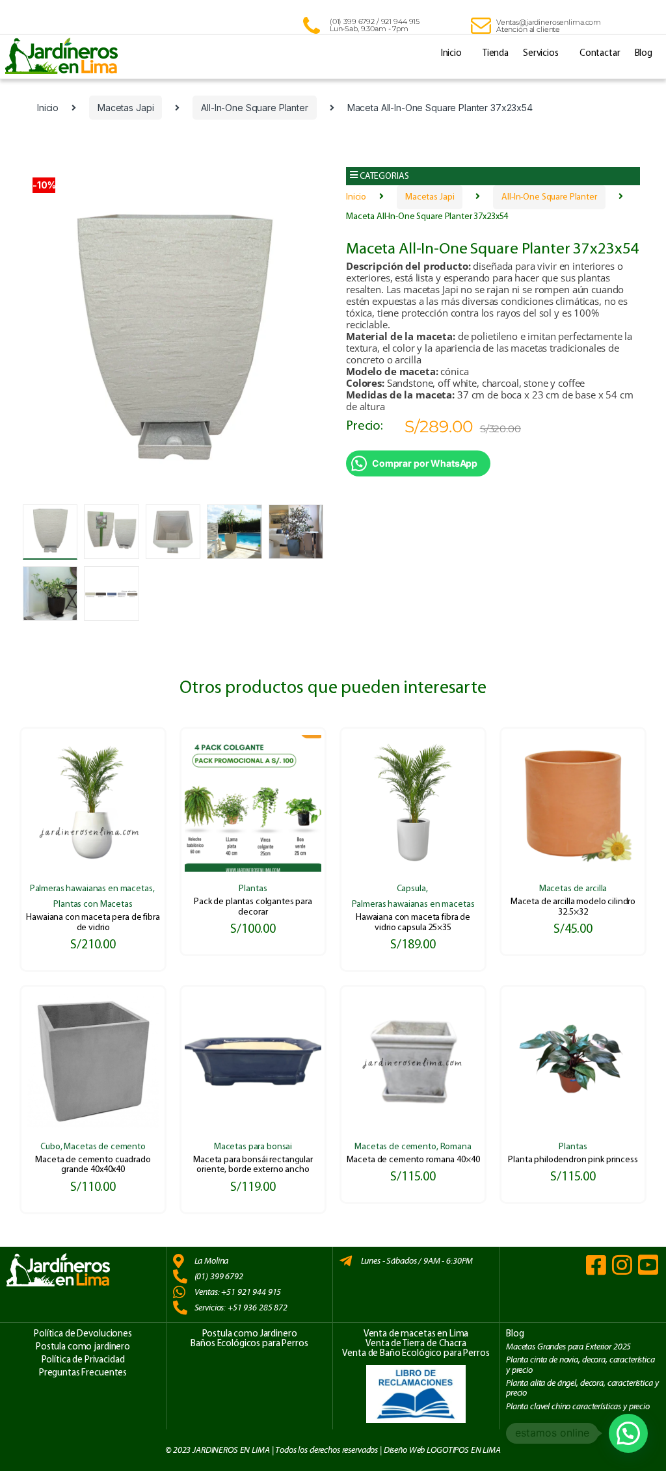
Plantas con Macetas (92, 904)
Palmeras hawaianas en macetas (91, 889)
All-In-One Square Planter (254, 107)
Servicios (541, 54)
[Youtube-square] (648, 1264)
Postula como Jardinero (249, 1334)
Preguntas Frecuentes (83, 1373)
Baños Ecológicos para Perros (249, 1344)
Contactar (599, 54)
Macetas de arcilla (573, 889)
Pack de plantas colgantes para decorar (253, 907)
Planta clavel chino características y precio (578, 1406)
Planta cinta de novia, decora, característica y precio (580, 1365)
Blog (643, 54)
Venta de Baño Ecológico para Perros (415, 1354)
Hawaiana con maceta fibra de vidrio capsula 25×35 (413, 922)
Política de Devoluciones (83, 1334)
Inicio (451, 54)
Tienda (496, 54)
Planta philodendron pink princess (572, 1160)
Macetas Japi (125, 107)
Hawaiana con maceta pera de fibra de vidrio (92, 922)
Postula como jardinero (83, 1347)
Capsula (411, 889)
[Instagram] (622, 1264)
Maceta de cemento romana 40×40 (413, 1160)
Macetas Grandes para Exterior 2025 (568, 1347)
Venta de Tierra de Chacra (416, 1344)
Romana (456, 1147)
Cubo (50, 1147)
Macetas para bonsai (253, 1147)
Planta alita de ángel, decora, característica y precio (582, 1388)
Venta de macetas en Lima (416, 1334)
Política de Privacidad (83, 1360)
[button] (493, 176)
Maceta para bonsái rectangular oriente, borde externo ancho (253, 1165)
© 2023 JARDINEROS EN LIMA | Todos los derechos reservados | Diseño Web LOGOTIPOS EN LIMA (333, 1450)
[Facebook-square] (596, 1264)
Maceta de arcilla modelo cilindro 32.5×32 (573, 907)
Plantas (253, 889)
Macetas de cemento (104, 1147)
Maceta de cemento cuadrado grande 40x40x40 (92, 1165)
